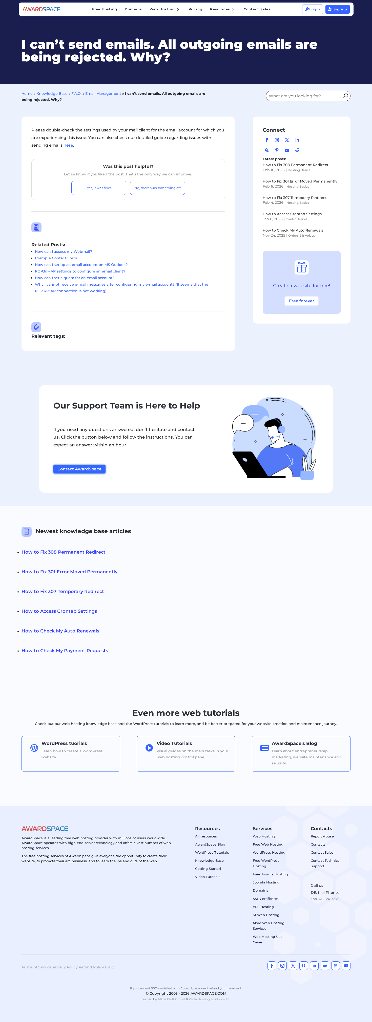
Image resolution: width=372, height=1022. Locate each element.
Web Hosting (264, 836)
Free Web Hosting (268, 844)
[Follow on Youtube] (287, 150)
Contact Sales (322, 852)
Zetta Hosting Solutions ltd (209, 999)
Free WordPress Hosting (266, 863)
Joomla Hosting (266, 882)
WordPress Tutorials (212, 852)
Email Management (103, 93)
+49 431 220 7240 (325, 899)
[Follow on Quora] (267, 150)
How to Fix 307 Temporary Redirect (295, 197)
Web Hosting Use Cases (267, 939)
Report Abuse (322, 836)
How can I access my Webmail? (63, 251)
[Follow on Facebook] (267, 140)
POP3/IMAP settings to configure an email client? (80, 271)
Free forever (301, 301)
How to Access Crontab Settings (292, 214)
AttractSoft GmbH (171, 999)
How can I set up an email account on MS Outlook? (81, 264)
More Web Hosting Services (268, 925)
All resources (206, 836)
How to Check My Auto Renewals (293, 230)
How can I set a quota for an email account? (75, 278)
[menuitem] (104, 9)
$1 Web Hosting (266, 915)
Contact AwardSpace (79, 469)
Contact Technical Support (326, 863)
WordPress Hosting (269, 852)
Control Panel (296, 219)
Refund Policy (91, 967)
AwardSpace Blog (210, 844)
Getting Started (208, 869)
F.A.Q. (76, 93)
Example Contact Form (56, 258)
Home (27, 93)
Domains (260, 890)
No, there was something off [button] (157, 188)
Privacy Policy (65, 967)
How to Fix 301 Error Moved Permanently (300, 181)
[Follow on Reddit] (297, 150)
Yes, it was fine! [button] (99, 188)
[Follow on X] (287, 140)
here (68, 145)
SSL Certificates (266, 899)
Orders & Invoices (301, 235)
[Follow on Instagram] (277, 140)
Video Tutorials (207, 877)
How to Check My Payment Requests (65, 650)
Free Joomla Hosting (270, 874)
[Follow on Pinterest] (277, 150)
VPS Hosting (263, 907)
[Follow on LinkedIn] (297, 140)
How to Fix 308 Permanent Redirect (295, 165)
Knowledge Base (52, 93)
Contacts (318, 844)
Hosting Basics (299, 170)
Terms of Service (37, 967)
